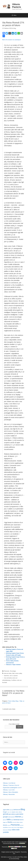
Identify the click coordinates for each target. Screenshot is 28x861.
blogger (5, 812)
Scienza (15, 827)
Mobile (21, 822)
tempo (9, 829)
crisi (10, 812)
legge (4, 822)
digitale (13, 812)
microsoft (14, 822)
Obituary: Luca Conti (8, 790)
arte (7, 809)
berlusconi (17, 809)
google (5, 817)
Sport (18, 827)
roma (12, 827)
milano (17, 822)
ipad (22, 817)
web (17, 830)
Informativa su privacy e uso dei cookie (10, 857)
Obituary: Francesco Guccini (11, 785)
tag (21, 827)
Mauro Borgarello (15, 852)
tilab (13, 673)
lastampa (17, 819)
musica (8, 825)
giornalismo (12, 814)
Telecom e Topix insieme (13, 664)
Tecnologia (13, 671)
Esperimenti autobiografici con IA (12, 787)
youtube (6, 832)
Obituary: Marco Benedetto (10, 792)
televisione (5, 829)
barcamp (11, 809)
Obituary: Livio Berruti (9, 783)
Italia (12, 819)
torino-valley (18, 673)
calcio (8, 812)
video (14, 830)
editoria (20, 812)
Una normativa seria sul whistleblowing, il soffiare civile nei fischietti (12, 680)
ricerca (9, 827)
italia (9, 819)
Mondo (5, 825)
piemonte (21, 825)
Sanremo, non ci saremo (11, 675)
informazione (11, 817)
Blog (23, 809)
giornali (5, 814)
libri (6, 822)
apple (4, 809)
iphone (4, 819)
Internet (18, 817)
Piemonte (6, 671)
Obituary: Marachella (9, 794)
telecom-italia (7, 673)
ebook (17, 812)
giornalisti (19, 814)
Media (10, 822)
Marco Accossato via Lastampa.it (11, 39)
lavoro (22, 819)
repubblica (5, 827)
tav (22, 827)
